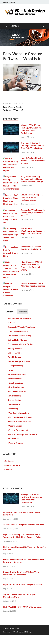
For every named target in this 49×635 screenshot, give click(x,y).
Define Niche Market (17, 340)
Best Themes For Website (19, 318)
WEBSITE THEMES (16, 438)
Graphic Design (14, 357)
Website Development (18, 430)
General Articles (15, 352)
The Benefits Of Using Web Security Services (23, 524)
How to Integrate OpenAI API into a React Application (33, 284)
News (10, 370)
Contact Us (9, 461)
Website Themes (15, 443)
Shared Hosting (14, 400)
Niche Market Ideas (16, 387)
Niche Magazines (15, 383)
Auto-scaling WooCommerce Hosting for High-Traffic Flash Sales (33, 231)
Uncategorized (14, 404)
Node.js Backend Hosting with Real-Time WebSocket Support (33, 160)
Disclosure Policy (12, 465)
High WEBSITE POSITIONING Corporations (22, 607)
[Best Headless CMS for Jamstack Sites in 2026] (11, 247)
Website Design (15, 426)
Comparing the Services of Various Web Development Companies (21, 573)
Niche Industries (15, 378)
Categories (10, 311)
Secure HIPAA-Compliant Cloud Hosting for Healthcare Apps (32, 197)
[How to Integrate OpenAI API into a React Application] (11, 283)
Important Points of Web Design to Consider (23, 584)
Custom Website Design (18, 331)
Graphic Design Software (19, 361)
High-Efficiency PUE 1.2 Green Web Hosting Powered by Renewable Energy (31, 266)
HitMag (28, 632)
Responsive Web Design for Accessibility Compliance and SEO (33, 212)
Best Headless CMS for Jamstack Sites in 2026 (31, 247)
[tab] (10, 311)
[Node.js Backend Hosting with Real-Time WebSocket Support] (11, 158)
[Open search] (43, 26)
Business (11, 322)
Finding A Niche (15, 348)
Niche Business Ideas (17, 374)
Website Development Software (22, 434)
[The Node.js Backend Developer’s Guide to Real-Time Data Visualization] (11, 143)
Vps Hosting (13, 408)
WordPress (17, 632)
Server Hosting (14, 395)
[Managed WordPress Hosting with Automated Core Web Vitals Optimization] (11, 125)
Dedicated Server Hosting (19, 335)
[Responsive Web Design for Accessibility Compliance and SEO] (11, 210)
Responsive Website (17, 391)
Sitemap (8, 469)
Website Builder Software (19, 421)
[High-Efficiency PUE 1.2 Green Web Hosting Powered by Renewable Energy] (11, 262)
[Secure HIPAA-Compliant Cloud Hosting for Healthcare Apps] (11, 195)
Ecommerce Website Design (20, 344)
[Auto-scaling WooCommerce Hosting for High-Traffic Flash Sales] (11, 228)
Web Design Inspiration (18, 413)
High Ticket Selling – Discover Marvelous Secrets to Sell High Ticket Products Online (22, 535)
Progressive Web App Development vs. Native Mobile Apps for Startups (32, 179)
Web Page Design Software (20, 417)
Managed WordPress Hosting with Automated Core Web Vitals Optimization (31, 129)
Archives (23, 311)
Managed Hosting (15, 365)
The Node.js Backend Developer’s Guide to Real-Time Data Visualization (33, 145)
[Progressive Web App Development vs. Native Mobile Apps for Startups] (11, 176)
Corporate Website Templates (21, 327)
